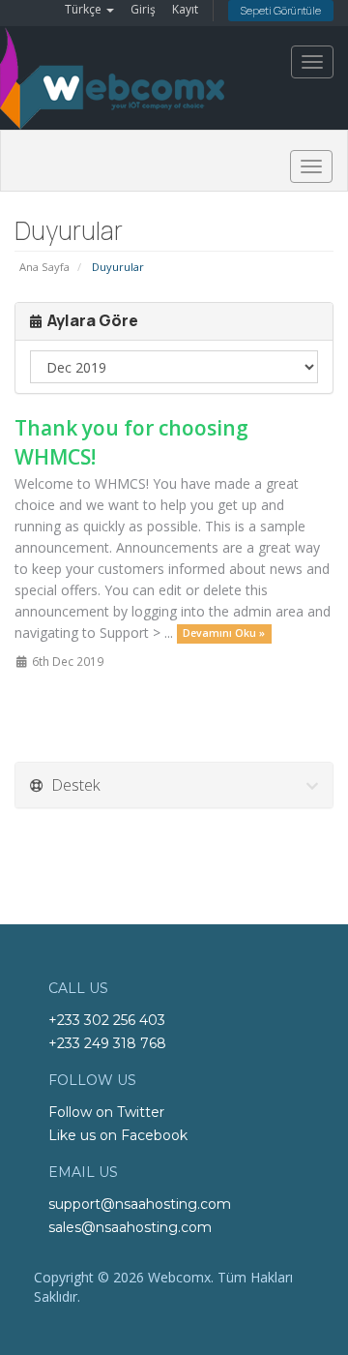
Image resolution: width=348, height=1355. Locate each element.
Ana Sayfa (44, 266)
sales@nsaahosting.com (130, 1227)
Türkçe (84, 9)
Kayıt (185, 9)
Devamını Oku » (224, 634)
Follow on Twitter (106, 1112)
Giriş (143, 9)
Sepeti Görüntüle (281, 10)
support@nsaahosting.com (139, 1204)
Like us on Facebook (118, 1135)
